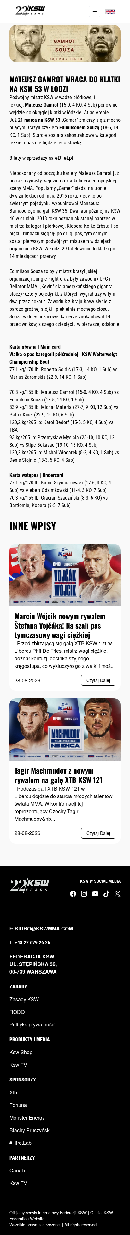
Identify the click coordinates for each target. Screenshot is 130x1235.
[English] (110, 11)
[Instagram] (84, 893)
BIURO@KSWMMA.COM (44, 928)
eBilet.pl (64, 157)
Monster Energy (27, 1117)
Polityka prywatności (32, 1024)
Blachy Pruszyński (30, 1130)
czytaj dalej (98, 680)
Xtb (13, 1092)
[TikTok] (106, 893)
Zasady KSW (24, 999)
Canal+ (17, 1170)
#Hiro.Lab (20, 1142)
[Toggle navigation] (94, 11)
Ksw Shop (20, 1052)
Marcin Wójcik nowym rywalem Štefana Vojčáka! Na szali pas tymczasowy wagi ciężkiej (60, 625)
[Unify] (30, 11)
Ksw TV (18, 1064)
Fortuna (18, 1105)
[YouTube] (95, 893)
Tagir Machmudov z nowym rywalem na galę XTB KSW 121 (59, 775)
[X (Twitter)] (118, 893)
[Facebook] (73, 893)
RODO (17, 1011)
